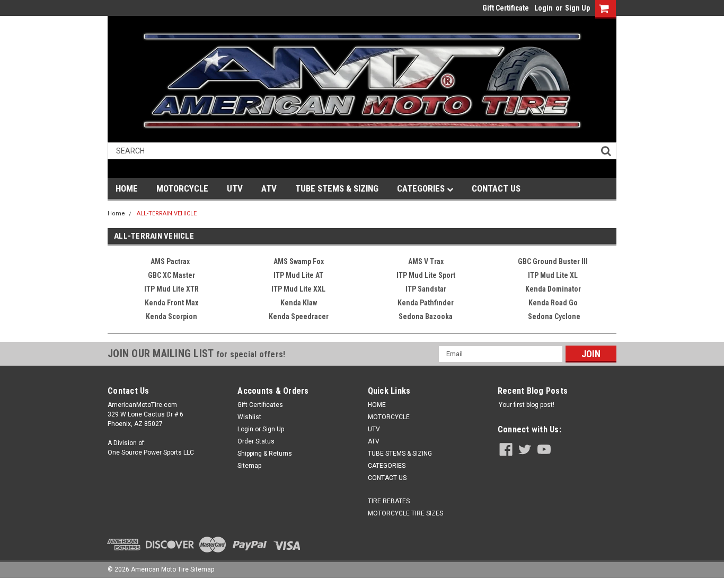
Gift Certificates (260, 405)
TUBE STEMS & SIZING (336, 188)
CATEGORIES (422, 188)
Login (543, 8)
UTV (235, 188)
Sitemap (249, 465)
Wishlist (249, 417)
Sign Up (577, 8)
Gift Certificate (505, 8)
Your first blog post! (526, 405)
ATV (269, 188)
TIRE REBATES (389, 501)
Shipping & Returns (264, 453)
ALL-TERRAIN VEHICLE (167, 213)
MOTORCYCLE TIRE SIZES (405, 513)
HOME (127, 188)
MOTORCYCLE (182, 188)
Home (116, 213)
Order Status (256, 441)
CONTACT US (496, 188)
